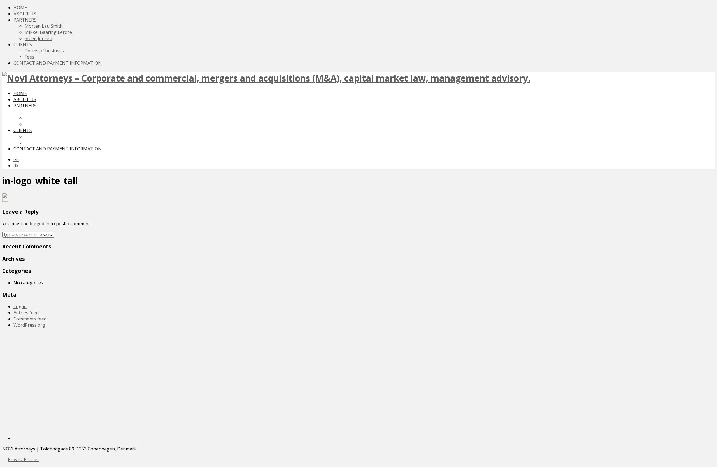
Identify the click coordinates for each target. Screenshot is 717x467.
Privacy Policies (23, 459)
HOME (20, 7)
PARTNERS (24, 20)
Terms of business (44, 51)
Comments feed (29, 319)
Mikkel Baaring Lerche (48, 32)
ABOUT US (24, 14)
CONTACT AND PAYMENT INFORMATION (57, 63)
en (16, 159)
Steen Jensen (38, 38)
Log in (20, 306)
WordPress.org (29, 325)
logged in (39, 223)
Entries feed (26, 313)
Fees (29, 57)
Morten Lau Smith (44, 26)
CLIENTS (22, 44)
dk (15, 165)
